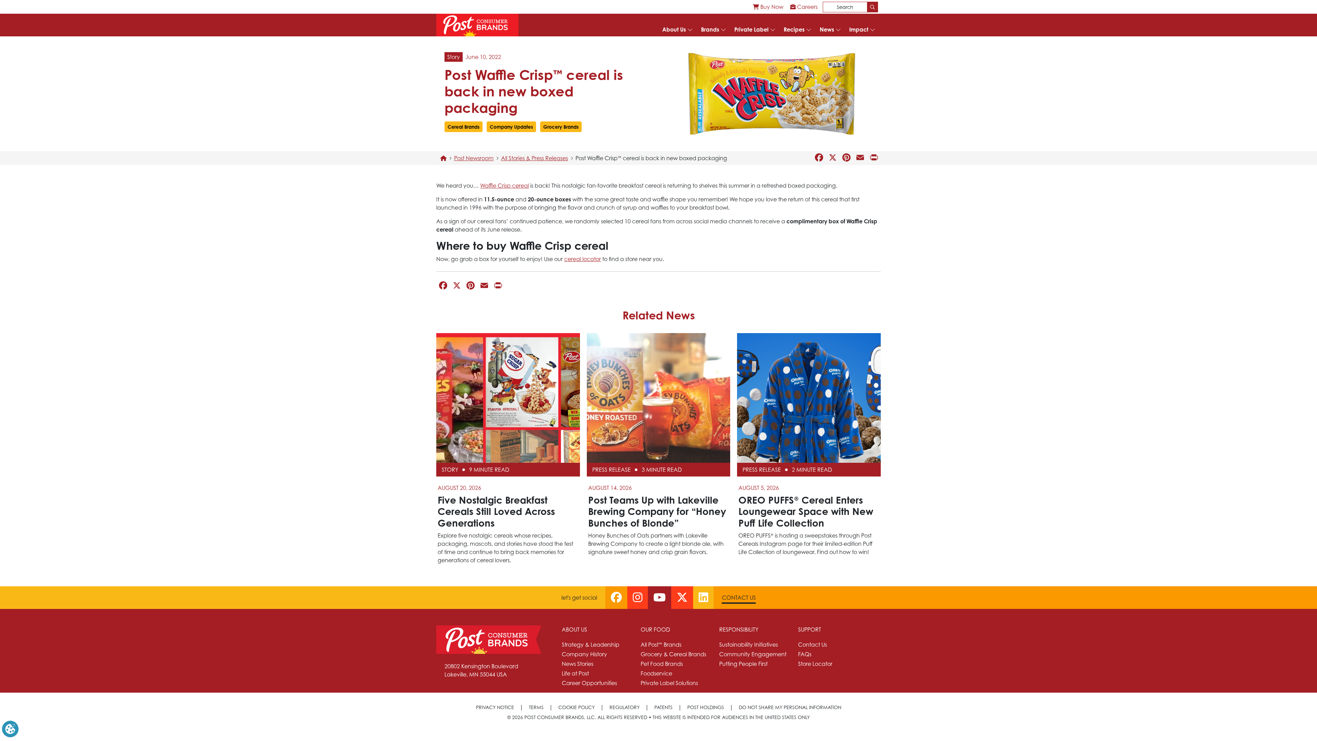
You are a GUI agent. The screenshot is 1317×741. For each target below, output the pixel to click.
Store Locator (815, 663)
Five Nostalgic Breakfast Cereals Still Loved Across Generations (496, 511)
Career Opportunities (589, 683)
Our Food (655, 629)
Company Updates (511, 127)
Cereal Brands (463, 127)
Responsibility (738, 629)
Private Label (751, 29)
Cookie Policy (576, 707)
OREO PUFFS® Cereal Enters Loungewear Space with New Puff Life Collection (805, 511)
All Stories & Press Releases (534, 158)
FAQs (804, 654)
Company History (584, 654)
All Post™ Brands (661, 644)
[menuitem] (768, 7)
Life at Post (575, 673)
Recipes (794, 29)
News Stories (577, 663)
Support (809, 629)
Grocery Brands (561, 127)
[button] (10, 728)
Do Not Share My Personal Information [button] (790, 707)
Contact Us (739, 597)
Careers (807, 6)
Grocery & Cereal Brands (673, 654)
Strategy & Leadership (590, 644)
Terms (536, 707)
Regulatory (624, 707)
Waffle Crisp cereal (504, 185)
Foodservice (656, 673)
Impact (858, 29)
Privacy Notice (495, 707)
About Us (674, 29)
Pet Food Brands (662, 663)
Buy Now (771, 6)
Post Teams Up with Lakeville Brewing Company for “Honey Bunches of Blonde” (657, 511)
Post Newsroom (474, 158)
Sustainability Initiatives (748, 644)
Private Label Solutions (669, 683)
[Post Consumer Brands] (477, 25)
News (827, 29)
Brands (710, 29)
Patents (663, 707)
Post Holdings (705, 707)
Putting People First (743, 663)
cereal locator (582, 259)
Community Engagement (752, 654)
